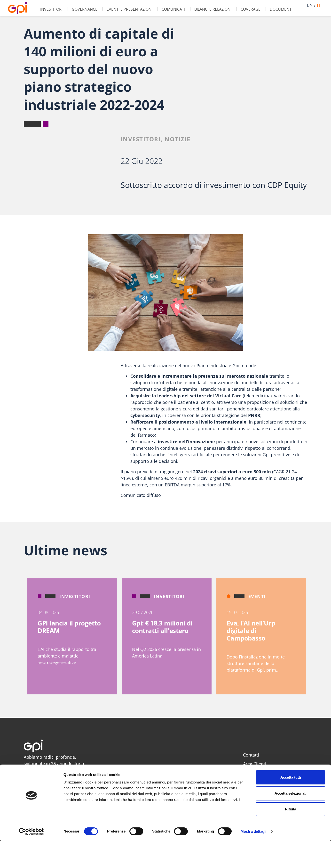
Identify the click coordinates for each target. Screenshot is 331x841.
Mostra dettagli (254, 831)
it (319, 5)
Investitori (51, 9)
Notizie (177, 139)
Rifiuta (290, 809)
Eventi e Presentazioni (129, 9)
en (310, 5)
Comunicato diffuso (141, 495)
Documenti (281, 9)
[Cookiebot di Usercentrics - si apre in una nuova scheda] (31, 831)
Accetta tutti (290, 777)
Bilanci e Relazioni (212, 9)
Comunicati (173, 9)
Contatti (251, 755)
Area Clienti (254, 764)
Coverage (250, 9)
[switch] (136, 831)
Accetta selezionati (291, 793)
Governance (84, 9)
